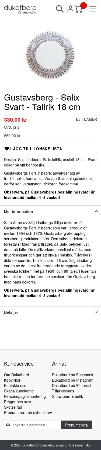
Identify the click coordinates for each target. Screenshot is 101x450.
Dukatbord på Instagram (72, 380)
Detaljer (11, 312)
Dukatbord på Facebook (72, 374)
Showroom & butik (67, 396)
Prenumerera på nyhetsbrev (28, 412)
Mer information (18, 211)
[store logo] (20, 10)
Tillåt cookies (63, 391)
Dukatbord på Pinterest (71, 385)
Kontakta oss (15, 385)
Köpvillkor (12, 380)
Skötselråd (13, 407)
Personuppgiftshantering (25, 396)
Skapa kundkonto (19, 391)
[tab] (50, 211)
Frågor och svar (17, 401)
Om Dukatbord (16, 374)
